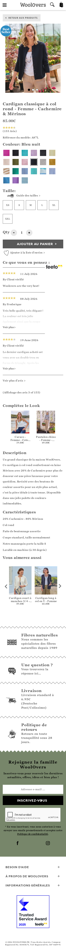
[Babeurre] (52, 153)
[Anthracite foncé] (43, 153)
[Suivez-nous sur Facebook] (18, 843)
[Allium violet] (15, 180)
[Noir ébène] (15, 153)
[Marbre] (43, 162)
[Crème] (6, 162)
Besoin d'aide (17, 867)
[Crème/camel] (6, 171)
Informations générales (28, 885)
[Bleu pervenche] (52, 171)
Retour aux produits (23, 18)
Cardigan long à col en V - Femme (46, 599)
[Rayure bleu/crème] (25, 180)
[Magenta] (6, 153)
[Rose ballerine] (25, 162)
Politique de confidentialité (32, 834)
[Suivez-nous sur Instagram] (48, 843)
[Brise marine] (25, 153)
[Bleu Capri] (6, 180)
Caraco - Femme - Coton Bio (20, 440)
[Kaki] (15, 162)
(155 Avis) (10, 131)
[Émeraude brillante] (15, 171)
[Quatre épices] (52, 162)
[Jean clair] (25, 171)
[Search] (52, 5)
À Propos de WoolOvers (27, 876)
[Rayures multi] (43, 171)
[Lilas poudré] (34, 153)
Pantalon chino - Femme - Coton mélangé (46, 440)
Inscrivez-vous (32, 800)
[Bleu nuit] (34, 162)
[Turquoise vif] (34, 171)
